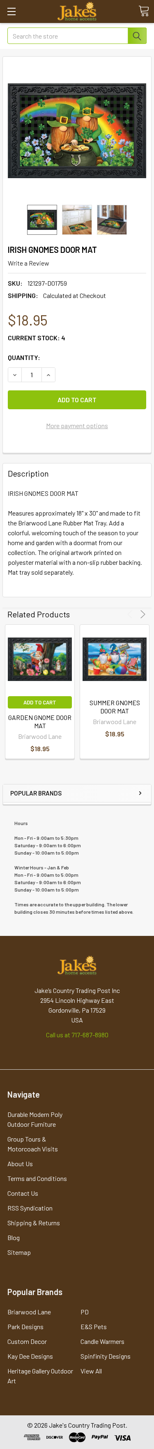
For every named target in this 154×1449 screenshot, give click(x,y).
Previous (131, 614)
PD (84, 1312)
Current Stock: (36, 338)
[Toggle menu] (11, 11)
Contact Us (22, 1193)
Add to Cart (39, 702)
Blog (13, 1237)
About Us (20, 1163)
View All (91, 1371)
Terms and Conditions (37, 1178)
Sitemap (19, 1252)
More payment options (77, 425)
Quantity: (24, 357)
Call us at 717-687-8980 (77, 1035)
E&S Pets (93, 1326)
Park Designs (25, 1326)
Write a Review (28, 263)
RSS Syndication (30, 1208)
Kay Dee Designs (30, 1356)
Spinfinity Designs (105, 1356)
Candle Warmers (102, 1341)
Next (141, 614)
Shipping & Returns (33, 1223)
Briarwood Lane (29, 1312)
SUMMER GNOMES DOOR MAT (115, 707)
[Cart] (143, 11)
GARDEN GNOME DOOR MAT (39, 721)
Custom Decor (27, 1341)
